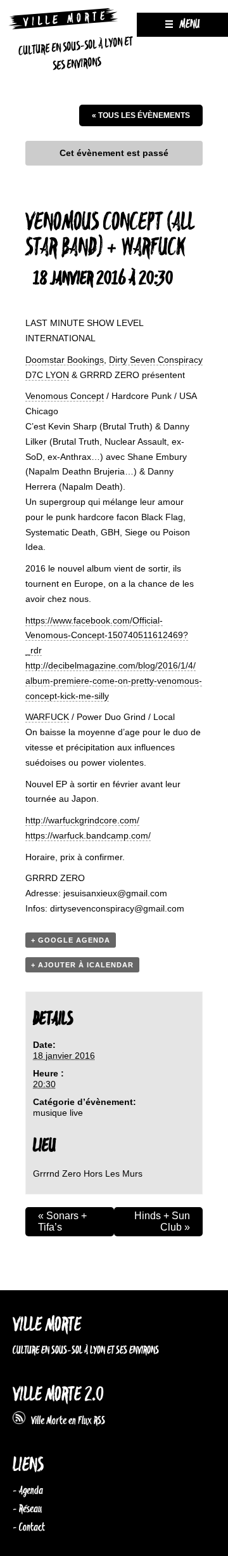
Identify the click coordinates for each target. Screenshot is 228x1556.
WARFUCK (47, 717)
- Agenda (28, 1491)
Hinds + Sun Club (162, 1221)
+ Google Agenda (70, 940)
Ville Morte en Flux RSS (65, 1421)
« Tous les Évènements (141, 115)
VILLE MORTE (47, 1325)
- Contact (29, 1527)
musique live (58, 1113)
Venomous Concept (64, 396)
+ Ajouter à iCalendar (82, 965)
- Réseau (27, 1509)
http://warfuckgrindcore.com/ (82, 820)
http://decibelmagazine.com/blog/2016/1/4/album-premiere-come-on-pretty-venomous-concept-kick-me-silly (113, 680)
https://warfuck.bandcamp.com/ (88, 835)
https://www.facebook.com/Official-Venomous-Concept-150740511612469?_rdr (106, 635)
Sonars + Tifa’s (62, 1221)
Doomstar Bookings (64, 360)
